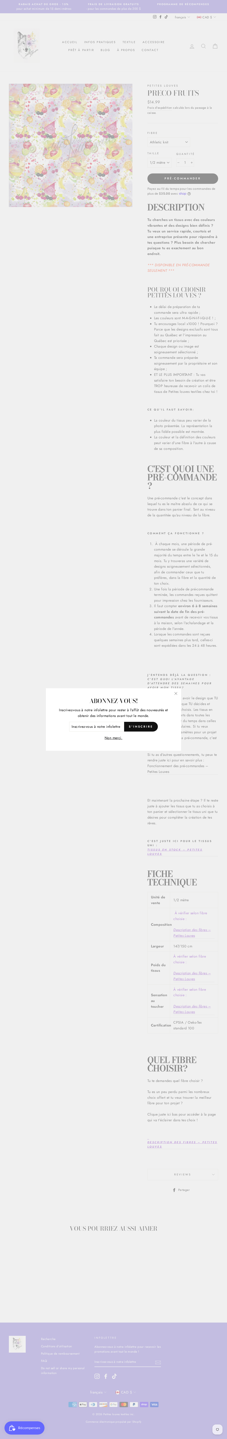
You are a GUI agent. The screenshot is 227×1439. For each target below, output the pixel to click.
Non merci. (113, 737)
